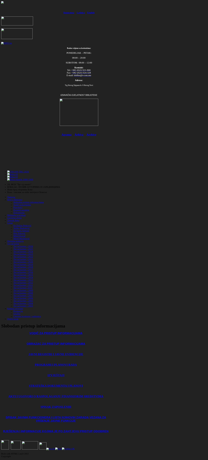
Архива (67, 134)
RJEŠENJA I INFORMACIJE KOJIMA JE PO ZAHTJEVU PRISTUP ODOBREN (56, 431)
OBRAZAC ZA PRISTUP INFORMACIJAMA (56, 343)
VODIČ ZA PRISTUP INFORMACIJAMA (56, 333)
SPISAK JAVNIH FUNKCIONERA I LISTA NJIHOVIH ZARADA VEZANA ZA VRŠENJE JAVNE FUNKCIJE (56, 419)
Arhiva (79, 134)
